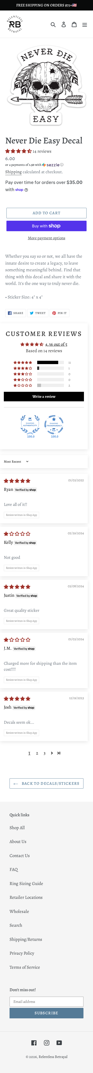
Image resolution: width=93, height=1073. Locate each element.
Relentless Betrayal (53, 1056)
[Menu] (84, 24)
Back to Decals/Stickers (50, 783)
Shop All (17, 828)
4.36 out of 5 (56, 344)
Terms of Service (25, 967)
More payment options (46, 238)
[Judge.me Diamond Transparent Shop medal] (53, 424)
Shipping (13, 172)
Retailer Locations (26, 897)
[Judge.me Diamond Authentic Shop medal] (30, 424)
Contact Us (20, 856)
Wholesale (19, 911)
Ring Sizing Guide (26, 883)
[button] (19, 151)
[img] (17, 481)
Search (16, 925)
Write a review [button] (44, 396)
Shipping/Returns (26, 939)
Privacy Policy (22, 953)
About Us (18, 841)
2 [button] (37, 753)
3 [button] (45, 753)
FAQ (14, 869)
